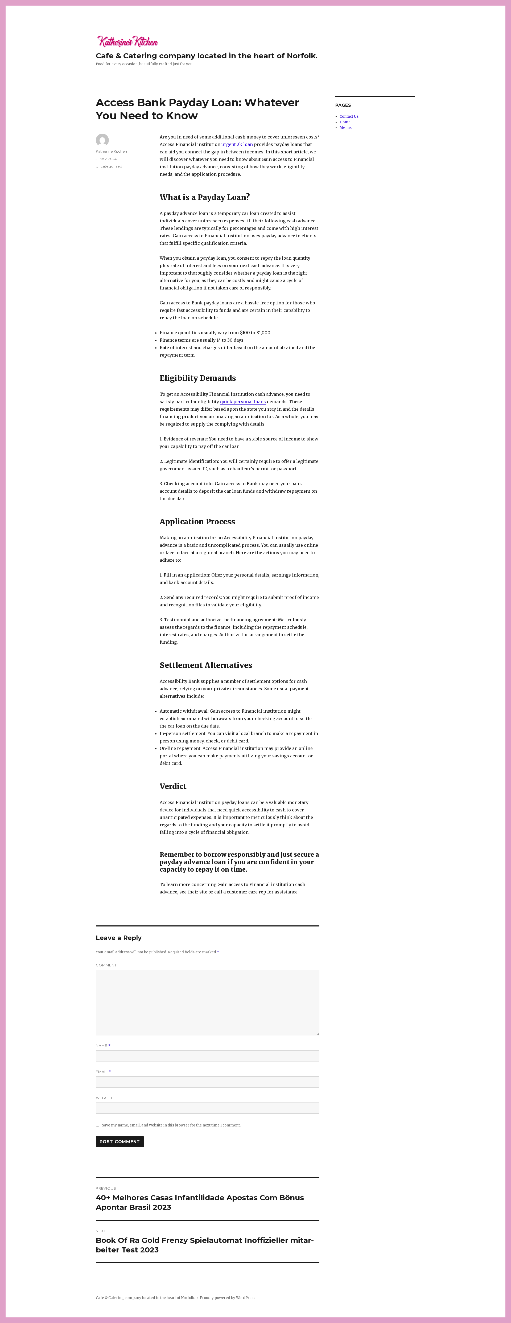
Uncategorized (109, 166)
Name (103, 1045)
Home (345, 122)
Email (103, 1071)
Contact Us (349, 116)
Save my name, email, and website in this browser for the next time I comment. (171, 1125)
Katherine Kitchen (111, 151)
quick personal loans (243, 401)
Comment (106, 965)
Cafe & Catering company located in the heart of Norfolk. (207, 55)
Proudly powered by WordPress (227, 1298)
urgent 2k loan (237, 144)
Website (104, 1098)
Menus (346, 127)
